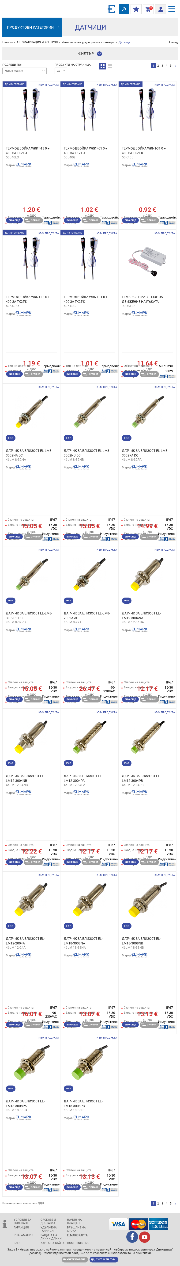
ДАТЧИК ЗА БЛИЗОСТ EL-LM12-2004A (25, 941)
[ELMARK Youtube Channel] (144, 1241)
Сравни (35, 220)
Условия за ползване (22, 1221)
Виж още (14, 220)
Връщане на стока (76, 1229)
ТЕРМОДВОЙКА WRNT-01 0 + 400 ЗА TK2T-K (86, 299)
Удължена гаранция (49, 1229)
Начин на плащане (74, 1221)
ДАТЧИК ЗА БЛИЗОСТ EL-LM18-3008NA (83, 941)
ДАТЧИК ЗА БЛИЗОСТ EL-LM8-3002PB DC (29, 615)
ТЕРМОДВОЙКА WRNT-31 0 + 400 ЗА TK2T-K (144, 150)
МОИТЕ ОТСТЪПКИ (136, 9)
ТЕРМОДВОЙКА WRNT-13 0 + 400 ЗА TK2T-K (28, 299)
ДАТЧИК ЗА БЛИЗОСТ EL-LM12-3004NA (141, 615)
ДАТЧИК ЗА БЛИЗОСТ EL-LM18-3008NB (141, 941)
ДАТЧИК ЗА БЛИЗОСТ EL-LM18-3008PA (25, 1103)
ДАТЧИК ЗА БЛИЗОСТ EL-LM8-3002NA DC (29, 453)
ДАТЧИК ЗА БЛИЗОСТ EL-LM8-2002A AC (87, 615)
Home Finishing (78, 1243)
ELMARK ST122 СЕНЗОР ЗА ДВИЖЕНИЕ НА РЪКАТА (142, 299)
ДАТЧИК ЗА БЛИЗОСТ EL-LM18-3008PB (83, 1103)
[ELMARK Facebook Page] (132, 1241)
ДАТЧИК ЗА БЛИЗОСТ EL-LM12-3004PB (141, 778)
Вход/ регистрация (160, 7)
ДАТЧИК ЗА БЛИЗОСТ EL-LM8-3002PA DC (145, 453)
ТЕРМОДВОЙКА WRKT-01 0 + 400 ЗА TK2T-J (85, 150)
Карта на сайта (52, 1243)
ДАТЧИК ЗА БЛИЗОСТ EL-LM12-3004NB (25, 778)
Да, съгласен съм (103, 1259)
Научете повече (74, 1259)
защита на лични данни (51, 1237)
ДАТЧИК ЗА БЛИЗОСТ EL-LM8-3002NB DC (87, 453)
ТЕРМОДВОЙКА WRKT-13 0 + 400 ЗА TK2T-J (27, 150)
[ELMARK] (111, 8)
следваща (175, 66)
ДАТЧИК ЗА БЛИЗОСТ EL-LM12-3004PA (83, 778)
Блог (17, 1243)
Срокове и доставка (48, 1221)
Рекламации (24, 1235)
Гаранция (21, 1227)
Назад (173, 42)
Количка (147, 9)
